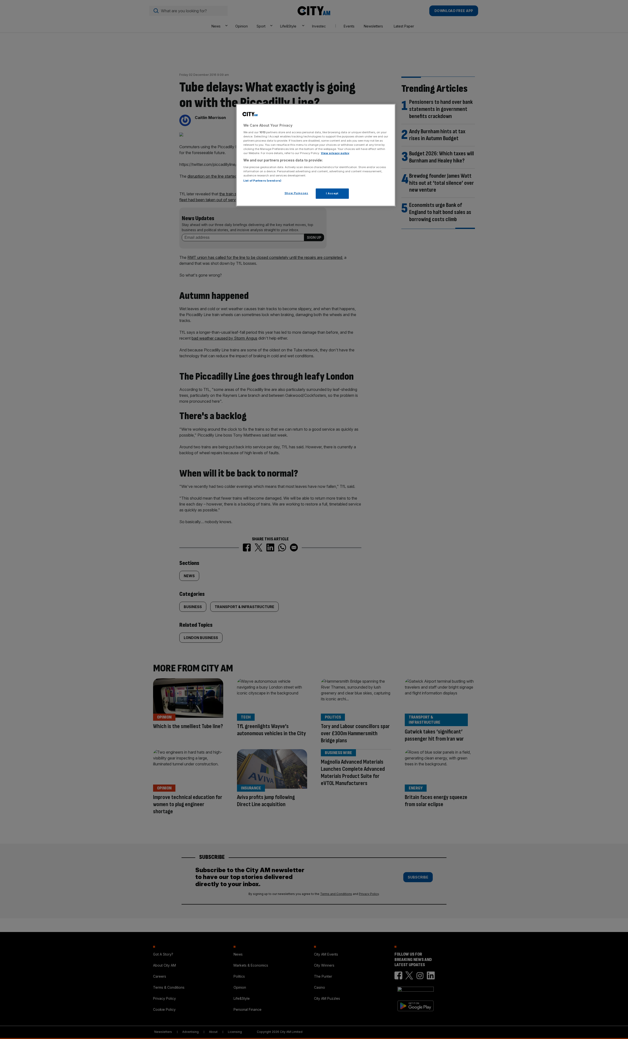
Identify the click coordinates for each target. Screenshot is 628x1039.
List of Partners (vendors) (262, 180)
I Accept (332, 193)
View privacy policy (335, 153)
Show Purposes (296, 193)
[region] (315, 155)
